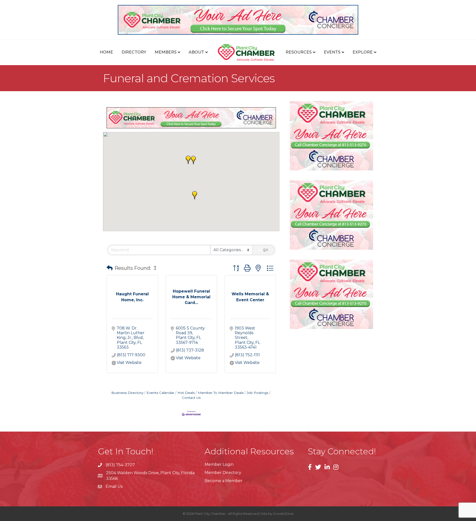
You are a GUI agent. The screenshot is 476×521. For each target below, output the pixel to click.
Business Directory (127, 393)
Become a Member (223, 480)
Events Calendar (160, 393)
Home (106, 52)
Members (166, 52)
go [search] (265, 249)
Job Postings (257, 393)
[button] (194, 195)
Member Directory (223, 472)
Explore (363, 52)
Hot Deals (186, 393)
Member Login (219, 464)
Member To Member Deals (220, 393)
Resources (299, 52)
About (196, 52)
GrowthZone (283, 514)
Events (332, 52)
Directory (133, 52)
